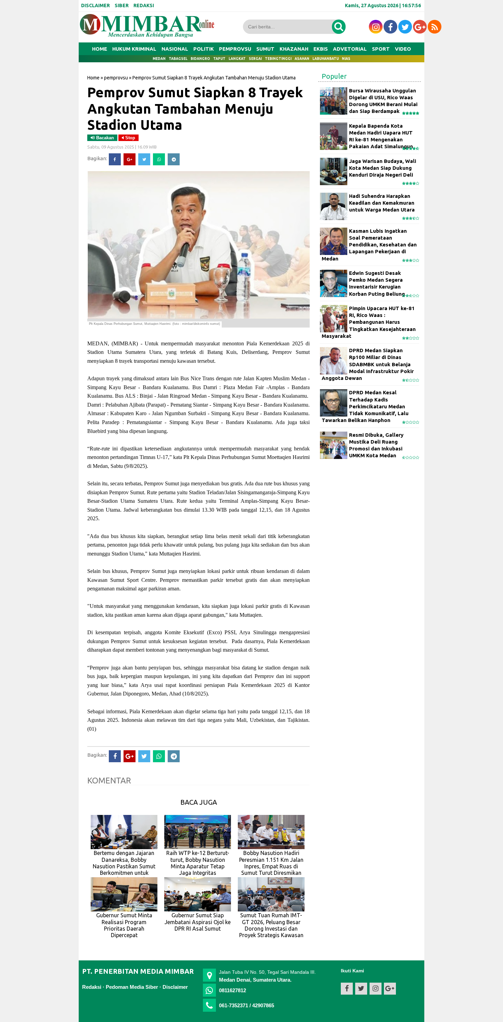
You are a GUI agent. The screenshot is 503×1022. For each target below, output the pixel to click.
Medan (159, 59)
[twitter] (405, 27)
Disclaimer (175, 987)
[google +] (420, 27)
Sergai (255, 59)
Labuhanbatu (325, 59)
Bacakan (104, 137)
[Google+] (130, 159)
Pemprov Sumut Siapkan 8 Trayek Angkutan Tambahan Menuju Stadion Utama (195, 108)
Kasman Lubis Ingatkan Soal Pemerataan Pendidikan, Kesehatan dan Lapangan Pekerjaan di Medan (369, 244)
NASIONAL (175, 49)
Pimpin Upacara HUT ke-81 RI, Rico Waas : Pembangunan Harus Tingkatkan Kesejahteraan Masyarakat (369, 322)
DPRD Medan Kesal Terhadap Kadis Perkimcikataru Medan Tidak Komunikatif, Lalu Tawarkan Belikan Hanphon (365, 406)
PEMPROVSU (235, 49)
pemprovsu (116, 77)
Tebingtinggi (278, 59)
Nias (346, 59)
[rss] (434, 27)
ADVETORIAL (350, 49)
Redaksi (91, 987)
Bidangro (200, 59)
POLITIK (203, 49)
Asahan (302, 59)
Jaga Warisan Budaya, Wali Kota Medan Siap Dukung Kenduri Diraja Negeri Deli (382, 168)
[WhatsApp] (159, 159)
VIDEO (403, 49)
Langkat (237, 59)
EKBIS (320, 49)
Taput (219, 59)
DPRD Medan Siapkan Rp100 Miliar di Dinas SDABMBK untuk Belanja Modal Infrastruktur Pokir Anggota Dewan (368, 364)
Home (99, 49)
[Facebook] (115, 159)
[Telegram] (174, 159)
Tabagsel (178, 59)
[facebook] (390, 27)
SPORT (381, 49)
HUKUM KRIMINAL (134, 49)
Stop (129, 137)
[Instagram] (376, 27)
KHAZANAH (294, 49)
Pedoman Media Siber (132, 987)
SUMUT (265, 49)
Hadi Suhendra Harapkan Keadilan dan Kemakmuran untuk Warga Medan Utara (382, 203)
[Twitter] (144, 159)
